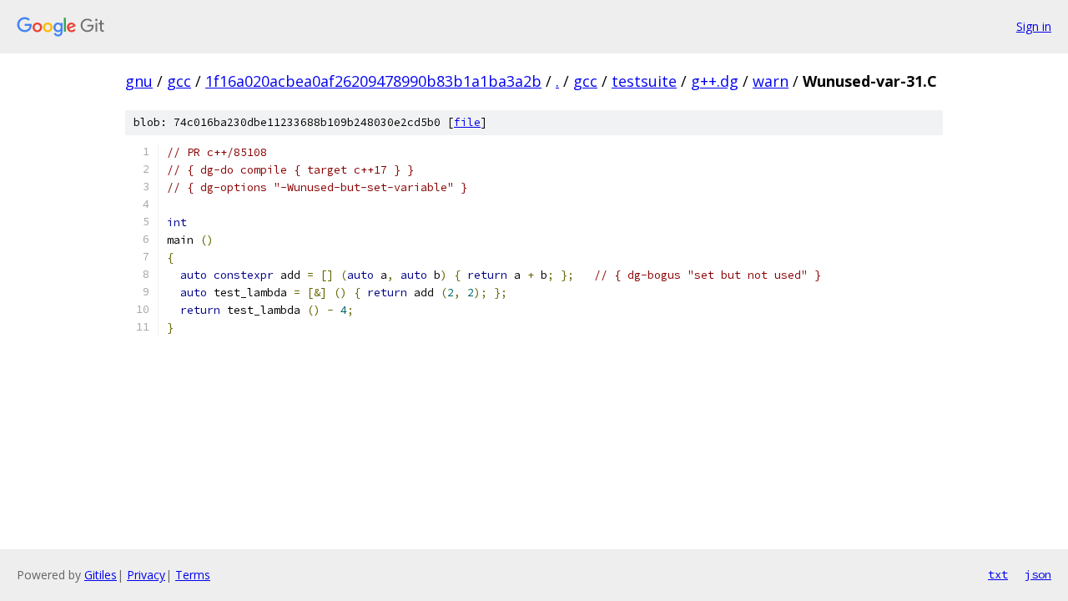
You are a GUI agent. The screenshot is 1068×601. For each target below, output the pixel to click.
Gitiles (100, 575)
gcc (179, 81)
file (467, 122)
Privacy (146, 575)
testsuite (644, 81)
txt (998, 574)
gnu (139, 81)
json (1038, 574)
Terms (192, 575)
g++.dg (714, 81)
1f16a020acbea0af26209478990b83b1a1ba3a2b (373, 81)
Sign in (1033, 26)
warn (770, 81)
